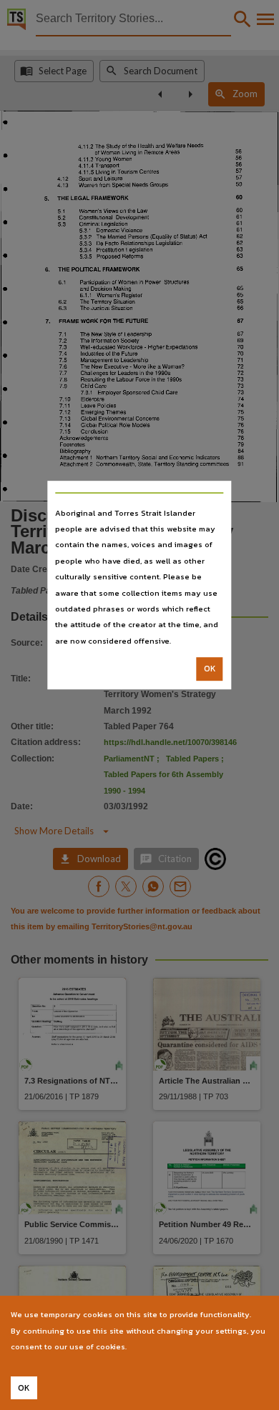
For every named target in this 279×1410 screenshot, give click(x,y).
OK (210, 668)
